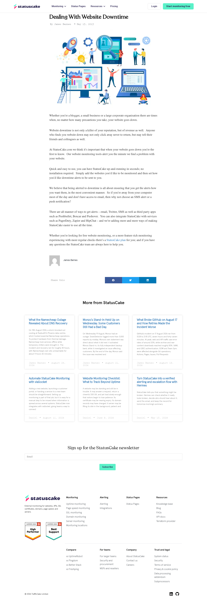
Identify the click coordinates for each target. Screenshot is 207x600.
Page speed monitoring (78, 508)
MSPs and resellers (109, 568)
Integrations (106, 508)
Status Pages (132, 504)
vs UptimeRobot (74, 556)
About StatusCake (135, 556)
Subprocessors (162, 581)
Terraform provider (165, 521)
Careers (130, 565)
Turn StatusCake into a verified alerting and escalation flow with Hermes (157, 382)
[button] (113, 280)
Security (158, 560)
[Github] (177, 594)
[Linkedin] (171, 594)
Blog (158, 508)
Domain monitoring (76, 517)
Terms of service (162, 565)
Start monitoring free (178, 6)
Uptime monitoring (76, 504)
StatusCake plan (116, 240)
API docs (160, 517)
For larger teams (108, 556)
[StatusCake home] (26, 6)
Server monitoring (75, 521)
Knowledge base (164, 504)
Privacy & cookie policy (166, 569)
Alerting (104, 504)
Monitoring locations (76, 525)
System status (161, 556)
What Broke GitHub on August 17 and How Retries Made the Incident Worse (157, 323)
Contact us (131, 560)
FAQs (159, 512)
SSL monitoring (74, 512)
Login (154, 6)
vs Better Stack (73, 565)
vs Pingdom (72, 560)
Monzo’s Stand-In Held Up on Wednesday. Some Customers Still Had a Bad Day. (101, 323)
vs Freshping (72, 569)
